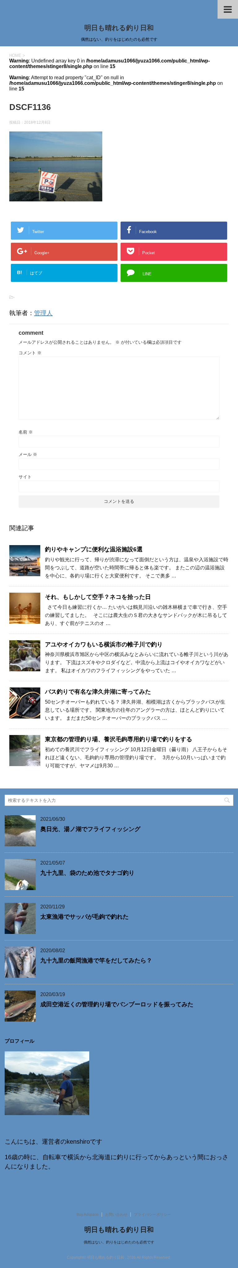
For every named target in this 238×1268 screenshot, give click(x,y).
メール (28, 454)
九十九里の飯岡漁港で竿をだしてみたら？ (96, 960)
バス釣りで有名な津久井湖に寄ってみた (98, 691)
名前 (26, 432)
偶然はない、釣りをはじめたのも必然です (119, 1242)
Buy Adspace (88, 1214)
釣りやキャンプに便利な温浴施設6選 (94, 549)
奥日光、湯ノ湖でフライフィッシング (90, 829)
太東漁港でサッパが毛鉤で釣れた (84, 916)
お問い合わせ (116, 1214)
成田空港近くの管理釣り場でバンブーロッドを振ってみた (116, 1004)
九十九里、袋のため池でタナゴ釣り (87, 873)
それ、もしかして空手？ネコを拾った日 (98, 597)
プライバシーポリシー (152, 1214)
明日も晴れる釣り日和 (119, 28)
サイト (25, 476)
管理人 (43, 313)
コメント (30, 352)
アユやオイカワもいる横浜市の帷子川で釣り (104, 644)
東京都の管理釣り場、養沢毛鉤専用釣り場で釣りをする (118, 739)
